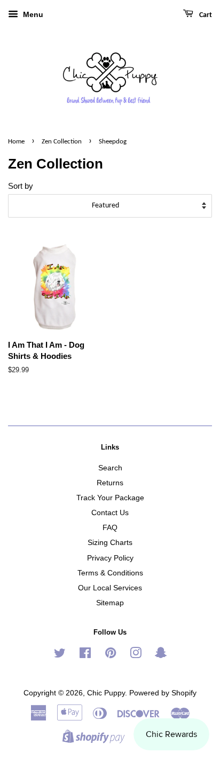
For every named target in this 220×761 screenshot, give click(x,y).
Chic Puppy (106, 692)
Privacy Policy (110, 558)
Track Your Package (110, 497)
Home (16, 141)
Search (110, 467)
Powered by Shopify (163, 692)
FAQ (110, 527)
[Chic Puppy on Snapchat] (161, 655)
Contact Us (110, 512)
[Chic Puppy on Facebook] (85, 655)
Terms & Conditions (110, 572)
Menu (32, 14)
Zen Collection (62, 141)
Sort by (20, 185)
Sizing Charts (110, 542)
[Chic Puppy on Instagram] (136, 655)
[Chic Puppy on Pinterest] (110, 655)
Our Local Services (110, 587)
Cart (205, 15)
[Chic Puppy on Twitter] (60, 655)
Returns (110, 482)
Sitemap (110, 602)
